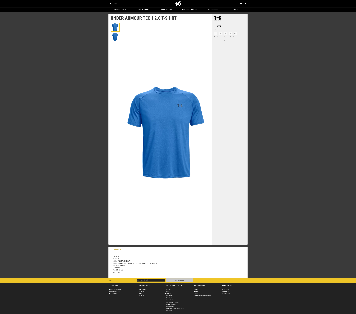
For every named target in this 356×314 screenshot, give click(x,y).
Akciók (236, 9)
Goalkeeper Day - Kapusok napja (202, 295)
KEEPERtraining (226, 293)
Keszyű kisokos (170, 300)
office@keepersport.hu (116, 289)
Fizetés (168, 291)
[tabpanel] (140, 264)
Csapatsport (213, 9)
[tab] (115, 27)
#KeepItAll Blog (226, 291)
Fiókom (115, 3)
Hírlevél (110, 280)
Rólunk (196, 289)
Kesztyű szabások (170, 304)
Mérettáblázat (169, 298)
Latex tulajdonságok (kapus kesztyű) (175, 308)
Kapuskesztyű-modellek (172, 302)
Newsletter (169, 310)
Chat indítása (114, 293)
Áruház (196, 291)
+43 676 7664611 (115, 291)
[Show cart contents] (246, 4)
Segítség (168, 289)
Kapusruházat (166, 9)
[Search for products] (241, 4)
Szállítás (168, 293)
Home (178, 3)
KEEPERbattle (225, 289)
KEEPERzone (227, 285)
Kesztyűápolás (170, 306)
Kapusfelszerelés (189, 9)
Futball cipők (143, 9)
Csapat (196, 293)
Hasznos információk (174, 285)
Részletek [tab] (118, 249)
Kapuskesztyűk (120, 9)
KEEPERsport (199, 285)
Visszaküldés (169, 295)
